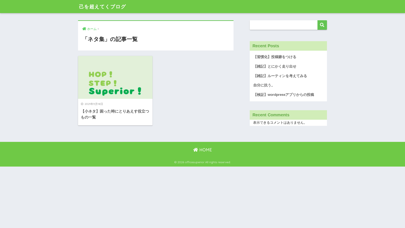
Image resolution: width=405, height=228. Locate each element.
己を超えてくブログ (102, 6)
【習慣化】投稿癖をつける (274, 57)
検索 (322, 25)
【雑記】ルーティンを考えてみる (280, 76)
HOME (205, 149)
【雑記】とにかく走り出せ (274, 66)
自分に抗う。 (264, 85)
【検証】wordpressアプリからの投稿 (283, 95)
